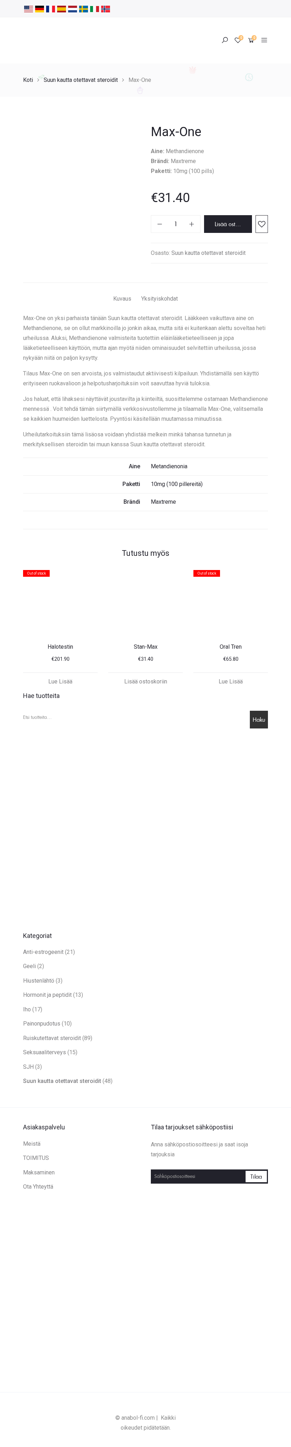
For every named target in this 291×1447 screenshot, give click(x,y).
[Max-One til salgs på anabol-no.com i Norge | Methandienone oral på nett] (105, 8)
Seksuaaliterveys (44, 1052)
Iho (27, 1009)
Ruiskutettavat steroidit (52, 1038)
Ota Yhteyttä (38, 1186)
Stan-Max (146, 646)
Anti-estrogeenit (43, 952)
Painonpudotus (41, 1023)
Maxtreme (163, 501)
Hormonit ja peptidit (47, 994)
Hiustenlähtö (38, 980)
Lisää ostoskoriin (233, 224)
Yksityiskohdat (159, 298)
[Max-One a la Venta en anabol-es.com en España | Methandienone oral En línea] (61, 8)
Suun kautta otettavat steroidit (81, 80)
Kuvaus (122, 298)
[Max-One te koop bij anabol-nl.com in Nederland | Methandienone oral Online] (72, 8)
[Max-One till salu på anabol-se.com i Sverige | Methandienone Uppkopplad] (83, 8)
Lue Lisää (60, 681)
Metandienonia (169, 466)
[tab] (122, 300)
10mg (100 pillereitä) (177, 484)
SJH (28, 1066)
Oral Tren (231, 646)
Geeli (29, 966)
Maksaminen (39, 1172)
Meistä (31, 1143)
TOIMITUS (36, 1158)
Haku (259, 719)
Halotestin (60, 646)
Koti (28, 80)
